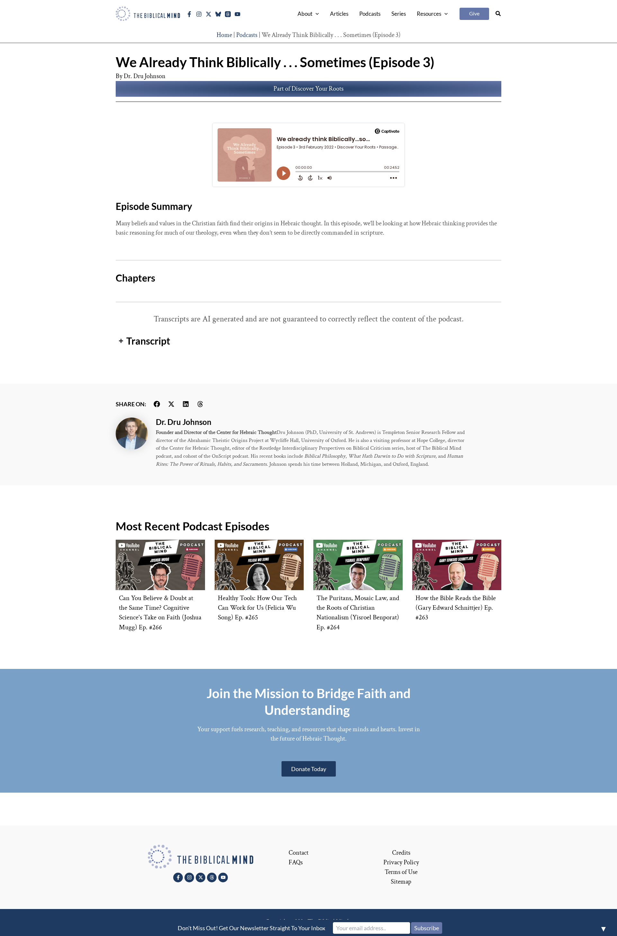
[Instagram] (199, 14)
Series (398, 13)
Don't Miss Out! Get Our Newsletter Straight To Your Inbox (251, 928)
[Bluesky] (218, 14)
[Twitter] (208, 14)
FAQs (296, 862)
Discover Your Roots (317, 89)
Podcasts (369, 13)
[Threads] (228, 14)
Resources (429, 13)
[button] (315, 14)
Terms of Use (401, 872)
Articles (339, 13)
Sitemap (401, 882)
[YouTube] (237, 14)
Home (224, 35)
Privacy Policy (401, 862)
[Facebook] (189, 14)
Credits (401, 853)
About (305, 13)
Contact (298, 853)
